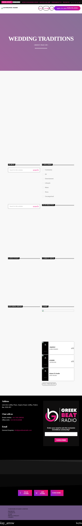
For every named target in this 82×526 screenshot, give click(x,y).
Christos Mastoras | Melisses (23, 281)
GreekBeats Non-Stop (51, 275)
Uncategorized (49, 196)
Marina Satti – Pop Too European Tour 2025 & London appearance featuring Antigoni (27, 290)
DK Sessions (19, 311)
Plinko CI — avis (13, 298)
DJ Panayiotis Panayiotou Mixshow (23, 344)
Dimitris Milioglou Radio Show (23, 328)
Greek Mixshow (49, 271)
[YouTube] (71, 2)
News (46, 192)
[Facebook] (79, 2)
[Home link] (9, 8)
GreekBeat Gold (19, 336)
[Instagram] (77, 2)
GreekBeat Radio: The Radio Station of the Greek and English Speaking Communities (57, 241)
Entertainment (49, 179)
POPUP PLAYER (67, 8)
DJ (46, 174)
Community (15, 127)
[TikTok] (75, 2)
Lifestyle (47, 183)
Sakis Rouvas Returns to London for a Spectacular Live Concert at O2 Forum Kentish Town (26, 264)
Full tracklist (49, 384)
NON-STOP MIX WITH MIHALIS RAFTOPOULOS (24, 320)
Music (47, 187)
